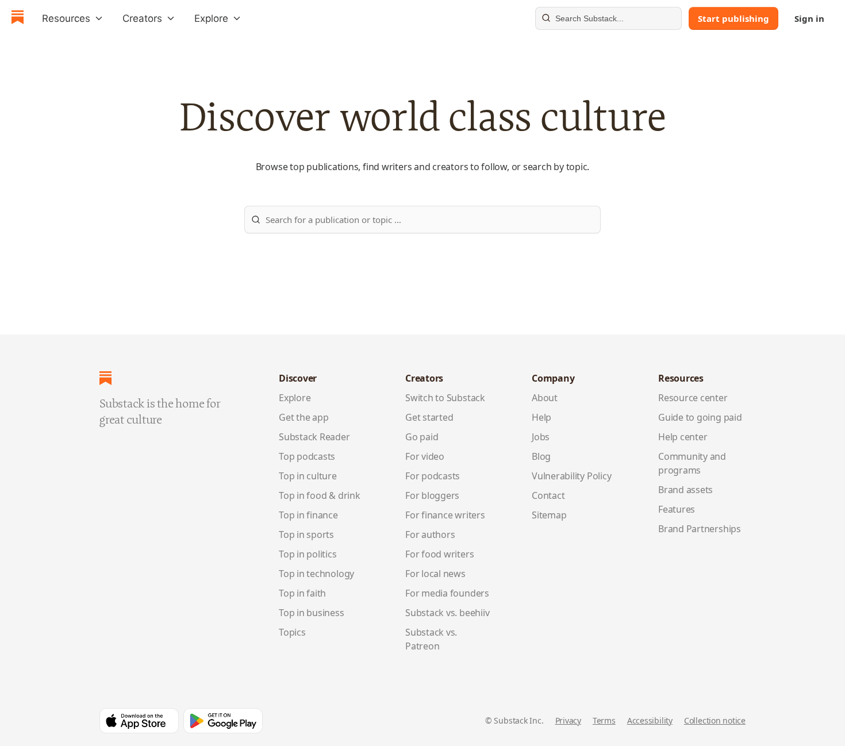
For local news (435, 573)
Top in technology (316, 573)
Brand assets (685, 489)
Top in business (311, 612)
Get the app (304, 417)
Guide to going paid (700, 417)
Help (541, 417)
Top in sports (306, 534)
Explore (294, 397)
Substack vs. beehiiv (447, 612)
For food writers (439, 554)
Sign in (809, 18)
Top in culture (308, 476)
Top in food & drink (319, 495)
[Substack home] (17, 18)
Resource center (693, 397)
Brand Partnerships (699, 528)
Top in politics (308, 554)
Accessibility (650, 720)
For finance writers (445, 515)
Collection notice (715, 720)
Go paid (421, 436)
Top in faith (302, 593)
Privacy (568, 720)
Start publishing (733, 18)
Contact (548, 495)
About (545, 397)
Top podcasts (307, 456)
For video (424, 456)
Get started (429, 417)
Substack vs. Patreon (431, 639)
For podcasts (432, 476)
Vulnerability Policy (571, 476)
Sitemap (549, 515)
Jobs (541, 436)
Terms (604, 720)
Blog (541, 456)
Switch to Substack (445, 397)
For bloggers (432, 495)
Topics (292, 632)
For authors (430, 534)
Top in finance (308, 515)
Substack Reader (314, 436)
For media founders (447, 593)
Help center (683, 436)
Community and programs (692, 463)
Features (676, 509)
